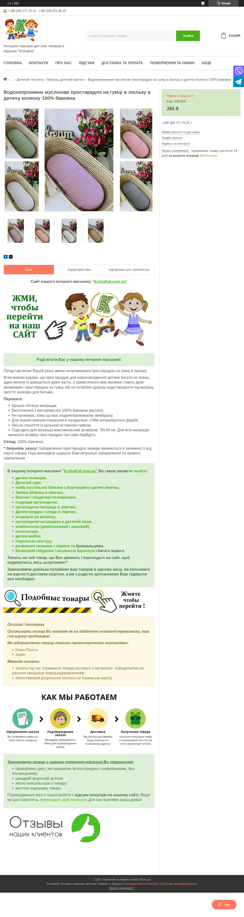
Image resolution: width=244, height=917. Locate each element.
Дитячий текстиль (30, 79)
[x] (11, 257)
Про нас (63, 63)
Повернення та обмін (172, 63)
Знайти (188, 35)
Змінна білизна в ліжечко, (39, 492)
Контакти (38, 63)
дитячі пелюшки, (31, 478)
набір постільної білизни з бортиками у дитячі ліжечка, (67, 487)
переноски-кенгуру (33, 541)
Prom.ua (144, 879)
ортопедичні (27, 507)
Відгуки (86, 63)
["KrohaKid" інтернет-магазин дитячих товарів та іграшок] (45, 30)
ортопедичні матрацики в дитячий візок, (53, 522)
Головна (13, 63)
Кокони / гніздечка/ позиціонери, (46, 497)
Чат (228, 904)
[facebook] (6, 257)
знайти (140, 471)
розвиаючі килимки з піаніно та (45, 546)
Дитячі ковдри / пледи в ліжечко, (46, 512)
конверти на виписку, (35, 517)
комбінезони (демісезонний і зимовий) (52, 527)
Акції (206, 63)
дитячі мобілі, (28, 536)
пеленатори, (27, 531)
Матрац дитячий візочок (65, 79)
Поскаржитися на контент (141, 883)
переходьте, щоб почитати (63, 800)
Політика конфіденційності (179, 883)
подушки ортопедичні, (36, 502)
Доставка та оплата (122, 63)
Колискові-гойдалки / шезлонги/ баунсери (55, 551)
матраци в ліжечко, (58, 507)
